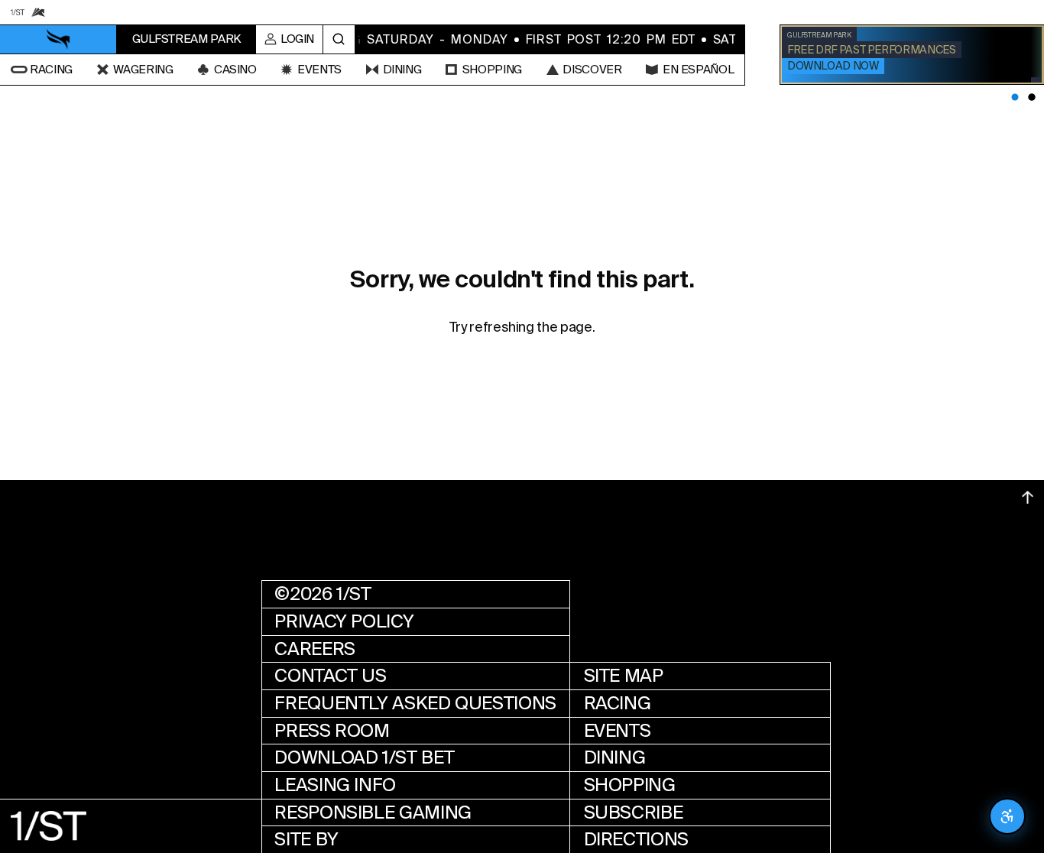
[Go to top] (1027, 497)
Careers (314, 649)
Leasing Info (335, 785)
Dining (615, 757)
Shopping (630, 785)
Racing (617, 703)
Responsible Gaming (373, 812)
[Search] (339, 39)
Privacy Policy (343, 621)
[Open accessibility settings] (1007, 816)
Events (617, 730)
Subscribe (633, 812)
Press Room (331, 730)
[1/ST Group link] (17, 12)
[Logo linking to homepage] (58, 39)
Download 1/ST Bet (364, 757)
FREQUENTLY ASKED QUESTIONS (415, 703)
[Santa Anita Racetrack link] (38, 12)
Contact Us (330, 675)
